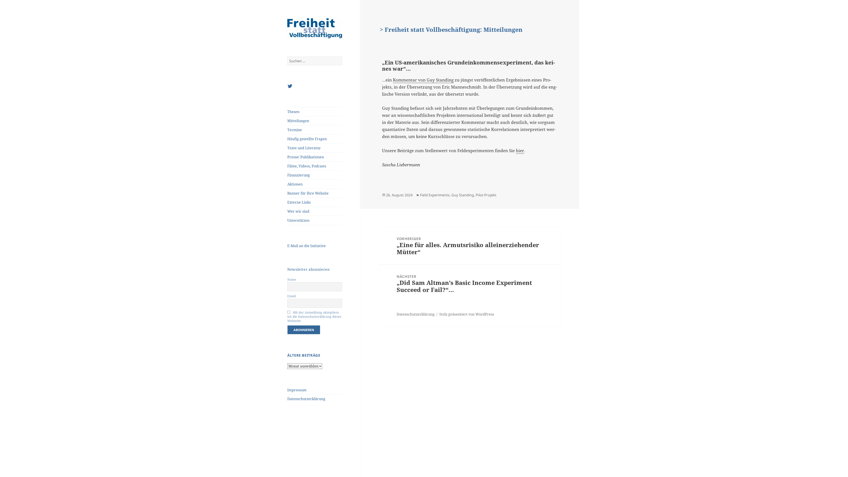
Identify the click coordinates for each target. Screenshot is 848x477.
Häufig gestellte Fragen (307, 138)
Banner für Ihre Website (308, 193)
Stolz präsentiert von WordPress (466, 314)
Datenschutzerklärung (306, 398)
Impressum (297, 390)
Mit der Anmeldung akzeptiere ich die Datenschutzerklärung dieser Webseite (314, 316)
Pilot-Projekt (486, 195)
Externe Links (299, 202)
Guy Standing (462, 195)
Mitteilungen (298, 120)
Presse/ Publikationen (305, 157)
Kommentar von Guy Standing (423, 80)
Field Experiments (435, 195)
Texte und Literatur (304, 148)
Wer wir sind (298, 211)
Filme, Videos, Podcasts (306, 166)
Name (291, 279)
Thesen (293, 111)
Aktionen (295, 184)
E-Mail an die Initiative (306, 245)
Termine (294, 129)
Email (291, 296)
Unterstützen (298, 220)
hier (520, 150)
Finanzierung (298, 175)
